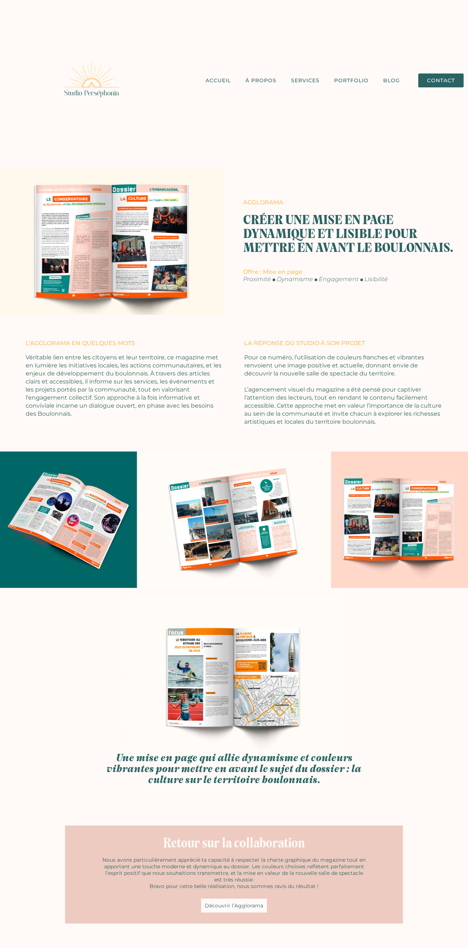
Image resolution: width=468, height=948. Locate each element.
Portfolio (351, 80)
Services (305, 80)
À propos (260, 80)
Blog (391, 80)
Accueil (218, 80)
